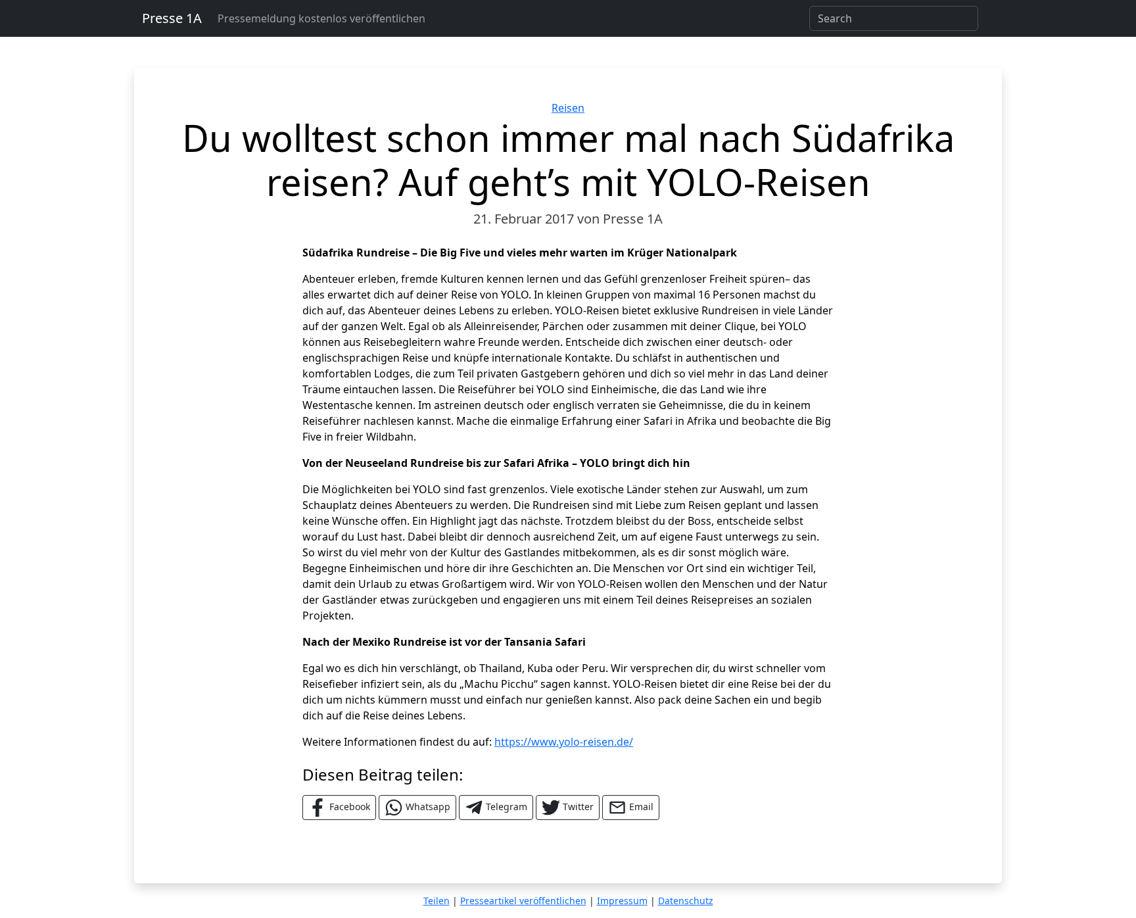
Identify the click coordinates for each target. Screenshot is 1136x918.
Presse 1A (172, 18)
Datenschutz (685, 900)
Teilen (436, 900)
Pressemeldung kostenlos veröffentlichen (321, 18)
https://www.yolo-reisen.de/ (563, 742)
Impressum (622, 900)
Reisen (568, 108)
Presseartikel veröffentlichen (523, 900)
